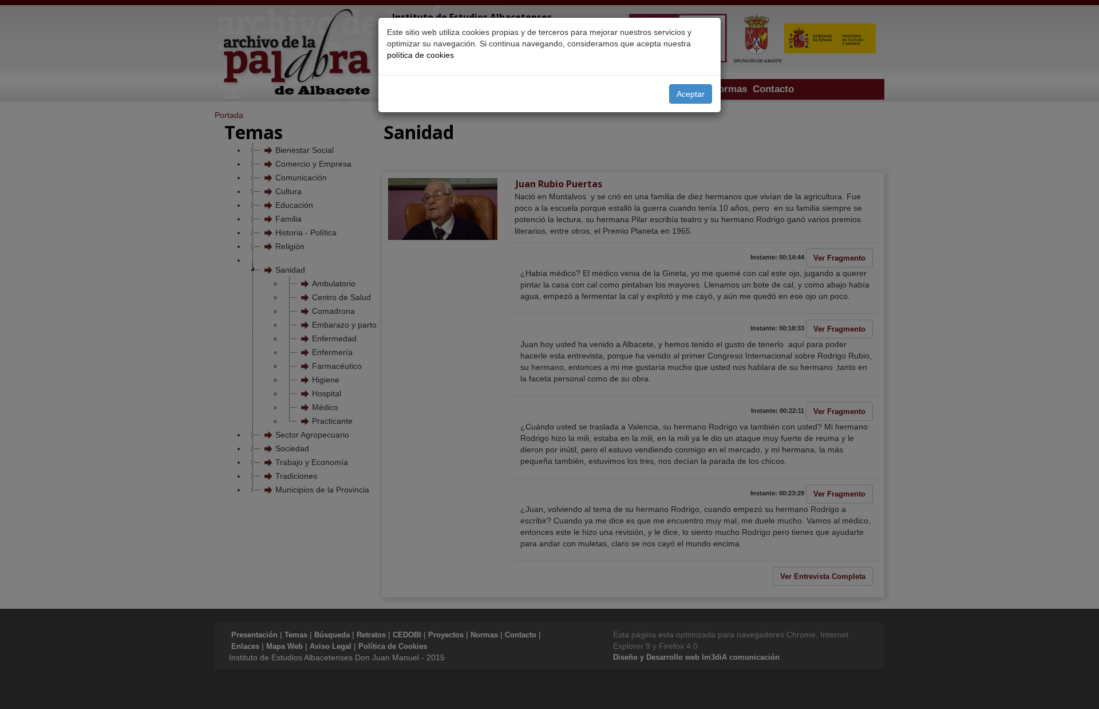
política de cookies (420, 55)
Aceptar (691, 94)
